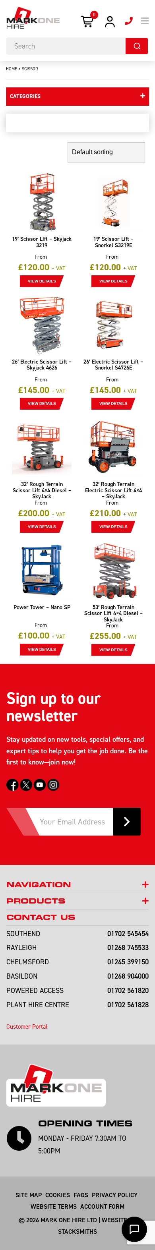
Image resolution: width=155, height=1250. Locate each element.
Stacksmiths (77, 1231)
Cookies (57, 1195)
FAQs (81, 1195)
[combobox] (77, 46)
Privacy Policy (115, 1195)
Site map (28, 1195)
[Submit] (137, 46)
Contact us (40, 917)
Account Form (102, 1206)
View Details (42, 281)
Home (11, 69)
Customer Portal (26, 1026)
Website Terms (54, 1206)
